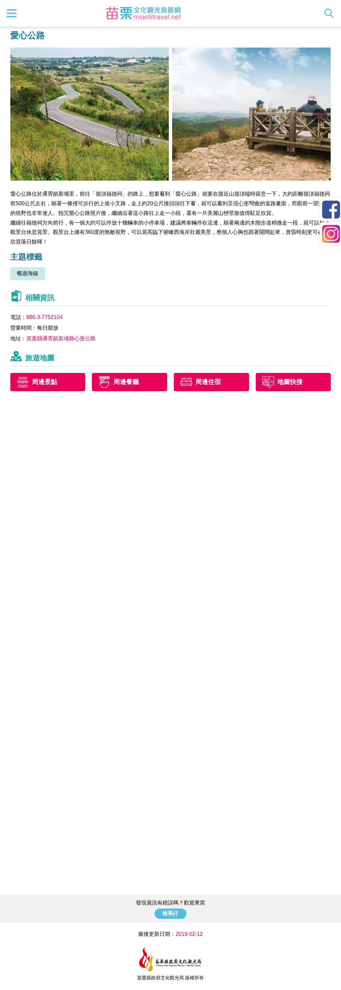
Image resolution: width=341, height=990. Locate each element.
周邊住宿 (208, 382)
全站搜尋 (330, 13)
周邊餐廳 (126, 382)
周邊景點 (44, 382)
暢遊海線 (27, 273)
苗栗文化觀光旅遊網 (143, 13)
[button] (319, 115)
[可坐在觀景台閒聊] (251, 179)
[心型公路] (89, 179)
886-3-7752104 (44, 317)
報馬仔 (170, 913)
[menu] (13, 13)
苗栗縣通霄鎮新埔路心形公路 (61, 338)
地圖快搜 (290, 382)
